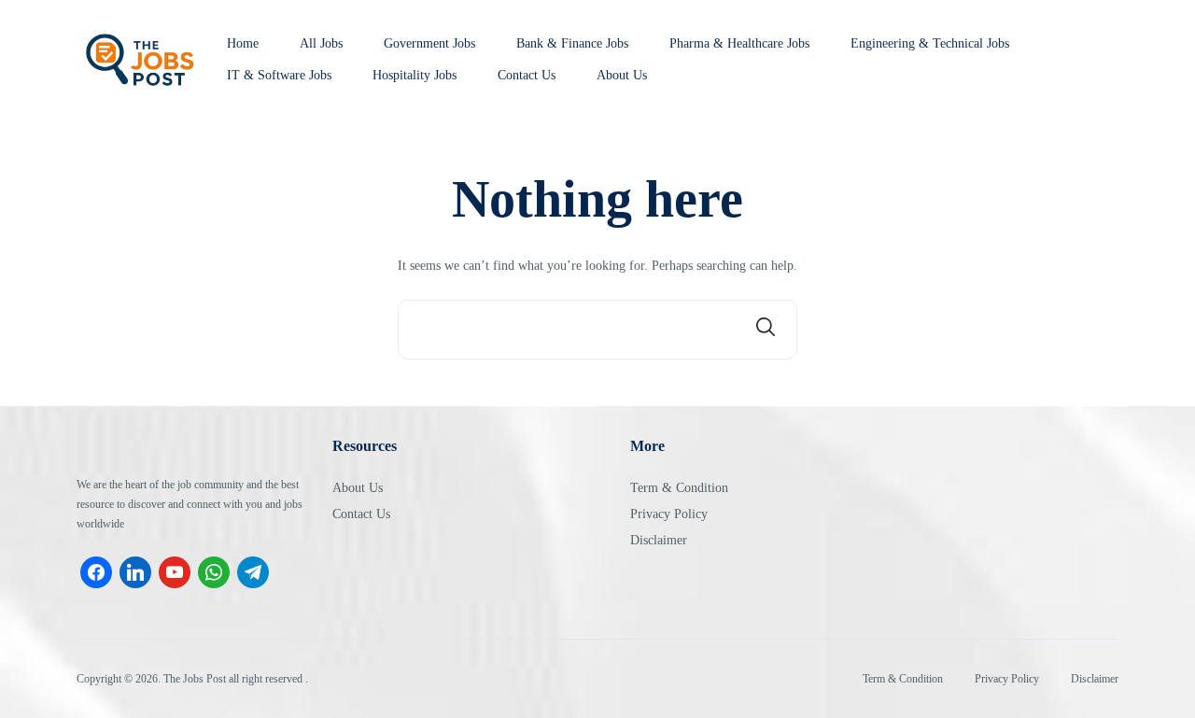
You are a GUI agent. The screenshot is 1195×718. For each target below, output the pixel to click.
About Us (622, 75)
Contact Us (526, 75)
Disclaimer (658, 540)
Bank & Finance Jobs (572, 43)
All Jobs (321, 43)
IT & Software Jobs (279, 75)
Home (243, 43)
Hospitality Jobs (415, 75)
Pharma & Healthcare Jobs (739, 43)
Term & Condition (679, 488)
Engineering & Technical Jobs (930, 43)
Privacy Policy (669, 514)
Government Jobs (429, 43)
